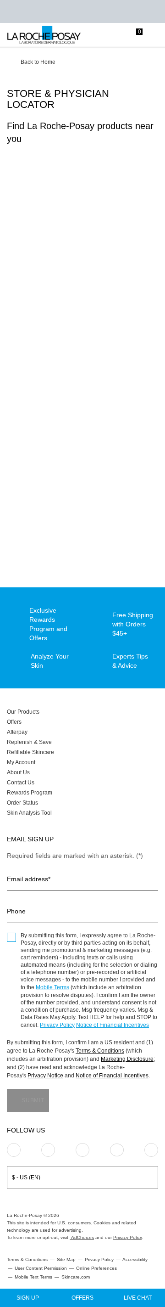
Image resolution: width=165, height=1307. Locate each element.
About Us (18, 772)
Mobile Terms (52, 987)
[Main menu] (154, 35)
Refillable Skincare (30, 752)
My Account (21, 762)
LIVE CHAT (138, 1298)
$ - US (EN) (26, 1177)
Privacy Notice (45, 1075)
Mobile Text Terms (33, 1276)
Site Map (66, 1259)
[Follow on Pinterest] (48, 1150)
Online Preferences (96, 1268)
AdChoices (82, 1237)
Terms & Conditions (100, 1051)
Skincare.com (75, 1276)
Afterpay (17, 732)
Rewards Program (29, 792)
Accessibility (135, 1259)
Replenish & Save (29, 742)
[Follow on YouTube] (151, 1150)
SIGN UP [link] (27, 1298)
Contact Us (20, 782)
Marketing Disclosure (127, 1059)
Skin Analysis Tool (29, 813)
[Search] (98, 35)
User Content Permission (41, 1268)
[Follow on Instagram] (14, 1150)
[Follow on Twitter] (117, 1150)
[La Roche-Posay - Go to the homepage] (44, 35)
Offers (14, 722)
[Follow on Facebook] (82, 1150)
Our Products (23, 712)
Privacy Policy (57, 1025)
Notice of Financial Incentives (112, 1025)
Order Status (22, 803)
